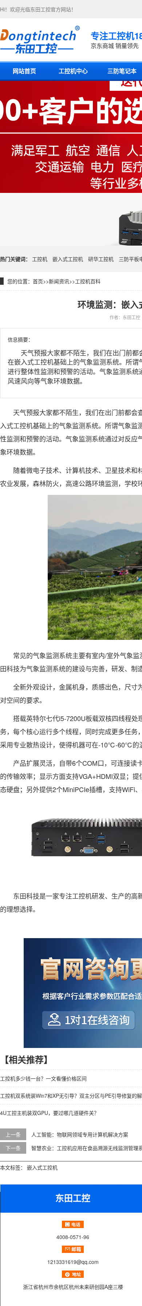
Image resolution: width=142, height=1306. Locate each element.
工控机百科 (87, 281)
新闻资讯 (59, 281)
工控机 (39, 258)
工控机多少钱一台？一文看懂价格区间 (43, 1078)
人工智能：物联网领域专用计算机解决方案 (79, 1134)
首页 (38, 281)
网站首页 (24, 71)
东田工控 (40, 9)
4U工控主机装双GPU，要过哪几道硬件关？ (49, 1112)
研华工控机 (101, 258)
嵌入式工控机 (67, 258)
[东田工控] (40, 39)
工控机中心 (73, 71)
